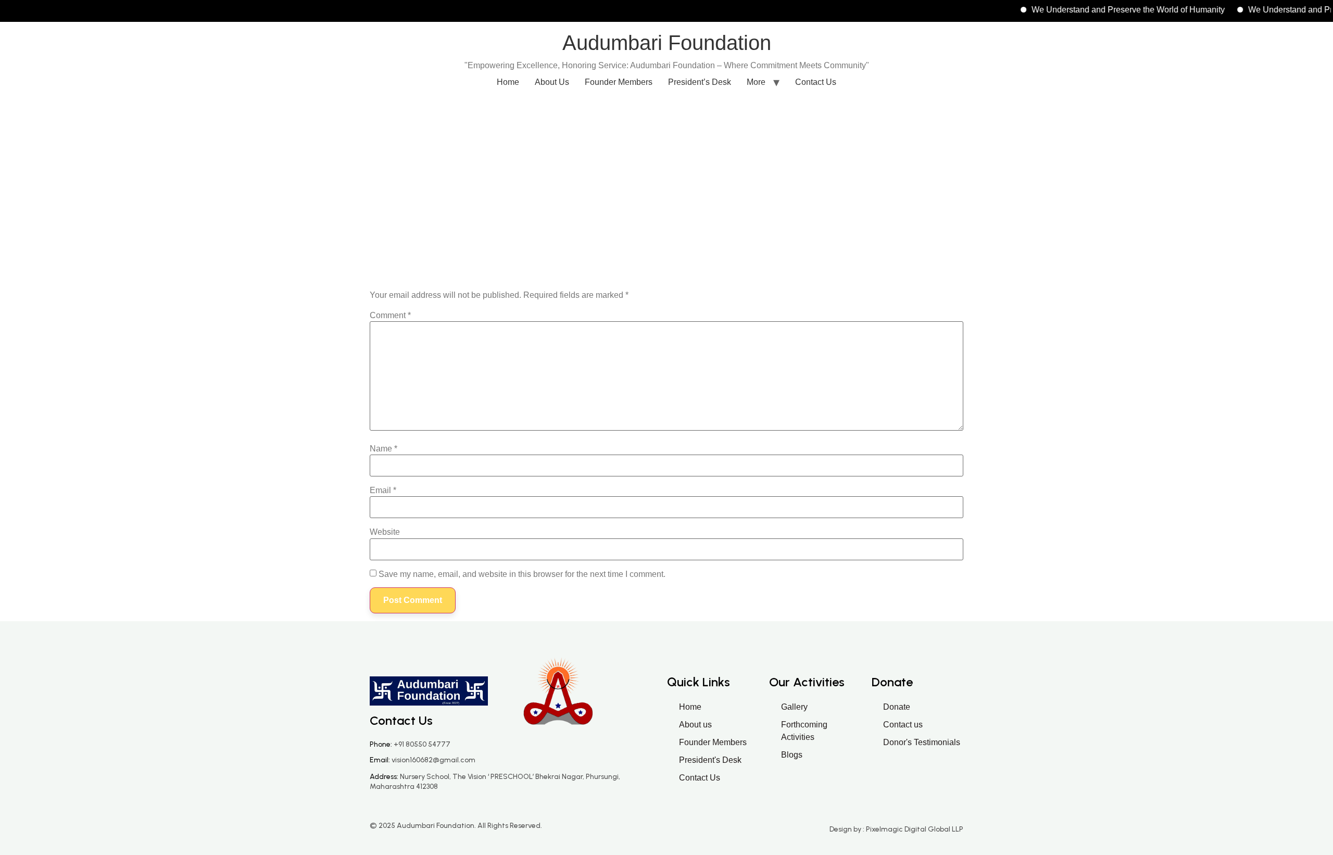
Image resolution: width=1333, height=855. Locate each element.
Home (508, 82)
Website (385, 532)
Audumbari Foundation (666, 42)
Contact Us (815, 82)
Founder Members (618, 82)
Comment (390, 315)
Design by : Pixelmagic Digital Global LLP (896, 829)
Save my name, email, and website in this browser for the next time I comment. (522, 574)
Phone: (410, 744)
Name (383, 449)
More (756, 82)
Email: (422, 760)
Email (383, 490)
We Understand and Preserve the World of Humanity (1111, 9)
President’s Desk (699, 82)
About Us (552, 82)
